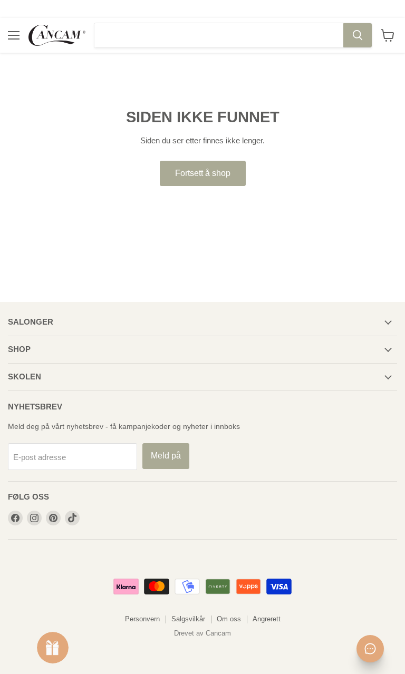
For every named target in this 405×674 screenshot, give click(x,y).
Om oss (229, 619)
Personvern (142, 619)
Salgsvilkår (188, 619)
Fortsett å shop (202, 173)
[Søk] (357, 35)
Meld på (166, 455)
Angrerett (267, 619)
